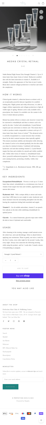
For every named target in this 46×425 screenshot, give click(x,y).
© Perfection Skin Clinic (23, 398)
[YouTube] (24, 321)
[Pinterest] (19, 321)
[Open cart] (43, 3)
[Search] (39, 3)
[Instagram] (14, 321)
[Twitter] (8, 321)
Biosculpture (7, 355)
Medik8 (5, 337)
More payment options (23, 280)
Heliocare (6, 344)
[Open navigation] (3, 3)
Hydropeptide (7, 352)
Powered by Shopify (23, 401)
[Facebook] (3, 321)
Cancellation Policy (9, 359)
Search (5, 333)
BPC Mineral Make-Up (10, 348)
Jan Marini (6, 340)
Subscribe (10, 387)
